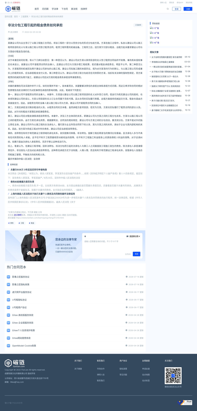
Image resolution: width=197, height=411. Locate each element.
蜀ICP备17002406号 (14, 403)
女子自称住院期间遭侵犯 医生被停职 (167, 57)
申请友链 (146, 369)
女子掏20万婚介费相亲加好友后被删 (167, 71)
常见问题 (123, 374)
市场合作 (101, 369)
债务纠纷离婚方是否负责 (22, 181)
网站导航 (189, 3)
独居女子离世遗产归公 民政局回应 (166, 86)
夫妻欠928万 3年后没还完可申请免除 (29, 169)
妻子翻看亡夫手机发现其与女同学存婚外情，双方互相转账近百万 (167, 110)
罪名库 (171, 3)
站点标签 (146, 380)
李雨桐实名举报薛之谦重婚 (163, 62)
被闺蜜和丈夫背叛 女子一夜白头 (165, 76)
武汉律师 (14, 32)
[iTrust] (184, 404)
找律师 (84, 9)
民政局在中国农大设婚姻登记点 (165, 105)
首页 (37, 9)
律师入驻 (163, 3)
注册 (188, 9)
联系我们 (101, 380)
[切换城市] (16, 3)
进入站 (9, 3)
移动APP (180, 3)
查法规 (74, 9)
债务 (12, 223)
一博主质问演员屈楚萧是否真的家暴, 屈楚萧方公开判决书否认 (167, 67)
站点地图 (146, 374)
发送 (136, 254)
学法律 (55, 9)
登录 (177, 9)
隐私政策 (123, 369)
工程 (22, 223)
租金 (32, 223)
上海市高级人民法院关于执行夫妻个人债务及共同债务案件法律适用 (43, 193)
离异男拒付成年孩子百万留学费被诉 (167, 96)
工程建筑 (24, 16)
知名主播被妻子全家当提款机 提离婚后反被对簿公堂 (167, 91)
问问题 (45, 9)
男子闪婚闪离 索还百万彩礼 (163, 100)
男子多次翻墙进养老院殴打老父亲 (166, 81)
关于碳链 (78, 369)
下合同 (64, 9)
